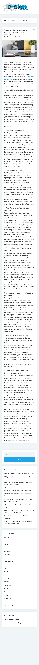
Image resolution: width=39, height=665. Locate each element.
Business (7, 548)
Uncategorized (8, 605)
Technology (7, 599)
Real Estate (7, 585)
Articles (6, 537)
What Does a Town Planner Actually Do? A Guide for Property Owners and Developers (19, 506)
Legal (6, 575)
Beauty (6, 544)
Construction (8, 551)
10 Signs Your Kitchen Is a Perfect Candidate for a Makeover (19, 478)
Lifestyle (7, 578)
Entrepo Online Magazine (11, 619)
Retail (6, 588)
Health (6, 571)
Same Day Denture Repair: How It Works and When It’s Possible (19, 517)
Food (5, 568)
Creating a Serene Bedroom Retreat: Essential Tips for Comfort (15, 32)
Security (6, 592)
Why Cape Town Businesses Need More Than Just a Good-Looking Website (19, 483)
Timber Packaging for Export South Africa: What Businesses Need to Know (18, 523)
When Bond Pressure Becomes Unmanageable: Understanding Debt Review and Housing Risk (18, 489)
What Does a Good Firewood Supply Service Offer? (19, 473)
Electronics (7, 558)
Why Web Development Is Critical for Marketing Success (18, 495)
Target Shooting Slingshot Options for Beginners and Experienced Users (18, 500)
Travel (6, 602)
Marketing (7, 582)
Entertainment (8, 561)
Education (7, 554)
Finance (6, 565)
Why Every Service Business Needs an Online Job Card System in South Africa (19, 511)
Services (7, 595)
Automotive (7, 541)
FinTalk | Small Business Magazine (14, 623)
